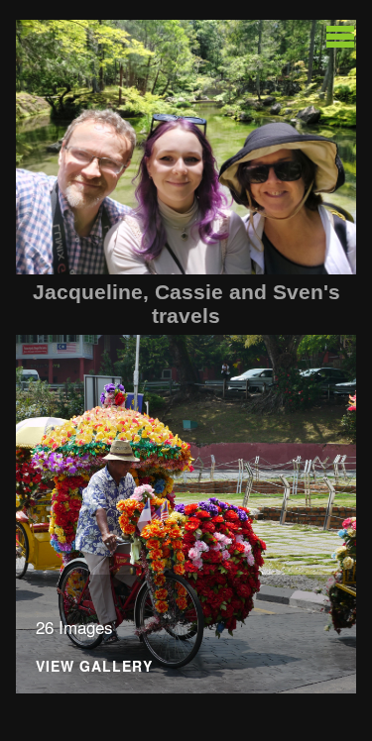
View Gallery (94, 667)
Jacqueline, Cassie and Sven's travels (186, 303)
